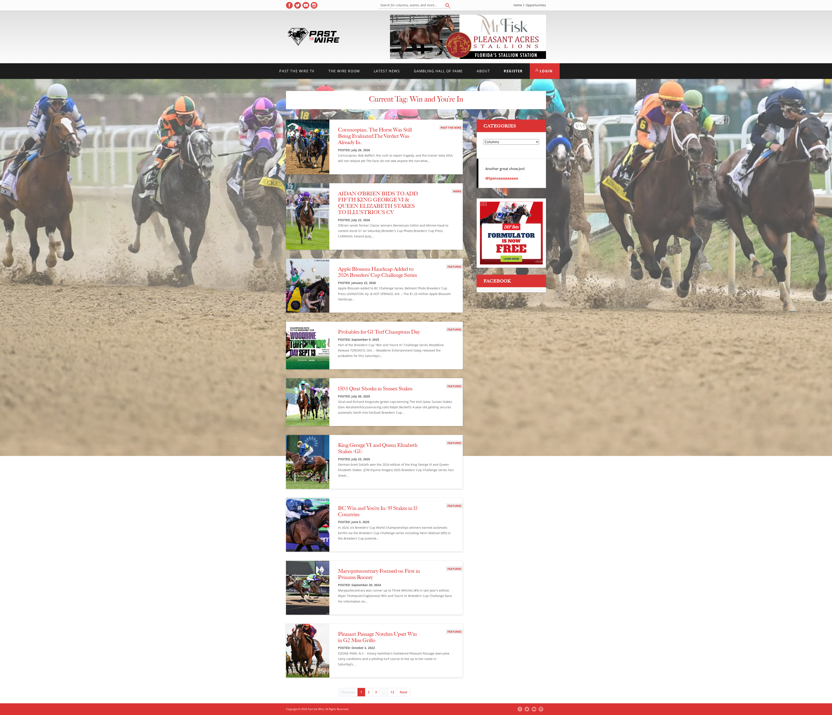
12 (392, 692)
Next (403, 692)
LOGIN (545, 71)
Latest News (387, 71)
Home (518, 5)
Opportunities (536, 5)
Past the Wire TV (297, 71)
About (483, 71)
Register (513, 71)
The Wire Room (344, 71)
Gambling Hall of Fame (438, 71)
